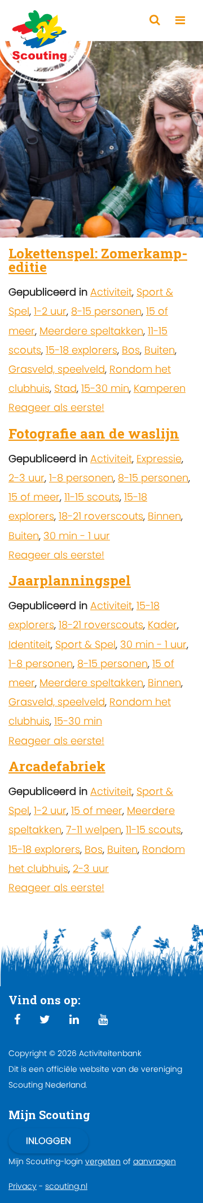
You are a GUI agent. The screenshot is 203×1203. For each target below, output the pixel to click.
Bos (131, 350)
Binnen (164, 516)
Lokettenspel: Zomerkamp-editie (97, 260)
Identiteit (29, 644)
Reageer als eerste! (56, 407)
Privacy (22, 1186)
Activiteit (111, 292)
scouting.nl (66, 1186)
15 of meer (34, 497)
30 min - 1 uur (76, 536)
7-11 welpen (93, 829)
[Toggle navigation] (180, 21)
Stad (65, 388)
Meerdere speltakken (91, 331)
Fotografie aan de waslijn (93, 433)
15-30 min (105, 388)
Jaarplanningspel (69, 580)
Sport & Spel (85, 644)
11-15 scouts (92, 497)
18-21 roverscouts (101, 516)
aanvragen (154, 1161)
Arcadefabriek (56, 766)
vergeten (103, 1161)
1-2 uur (50, 311)
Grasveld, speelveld (56, 369)
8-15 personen (106, 311)
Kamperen (160, 388)
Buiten (159, 350)
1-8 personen (81, 478)
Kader (162, 625)
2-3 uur (26, 478)
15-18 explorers (81, 350)
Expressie (159, 458)
